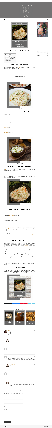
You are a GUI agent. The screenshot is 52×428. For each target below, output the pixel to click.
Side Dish (38, 55)
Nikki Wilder (10, 330)
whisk (10, 169)
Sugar (5, 117)
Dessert (38, 51)
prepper (11, 229)
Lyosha (9, 356)
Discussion (6, 61)
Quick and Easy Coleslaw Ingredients (10, 57)
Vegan (38, 60)
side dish (19, 67)
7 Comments (19, 52)
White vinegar (6, 132)
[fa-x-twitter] (5, 426)
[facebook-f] (4, 426)
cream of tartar (11, 215)
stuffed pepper (26, 245)
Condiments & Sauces (40, 49)
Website (5, 402)
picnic (16, 253)
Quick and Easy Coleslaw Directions (10, 58)
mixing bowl (7, 169)
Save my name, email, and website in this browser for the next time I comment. (15, 407)
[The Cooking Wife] (26, 10)
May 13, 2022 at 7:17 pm (10, 331)
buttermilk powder (12, 227)
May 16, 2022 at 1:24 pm (10, 373)
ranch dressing (8, 228)
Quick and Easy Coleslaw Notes (9, 59)
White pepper (6, 122)
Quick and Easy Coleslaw (8, 56)
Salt (4, 119)
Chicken (38, 47)
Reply (34, 330)
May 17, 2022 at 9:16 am (12, 365)
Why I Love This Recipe (8, 60)
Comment (5, 409)
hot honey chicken (32, 234)
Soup (37, 57)
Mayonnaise (6, 127)
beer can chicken (22, 233)
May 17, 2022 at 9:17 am (12, 340)
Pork (37, 53)
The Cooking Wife (7, 306)
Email (5, 398)
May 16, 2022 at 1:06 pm (10, 357)
